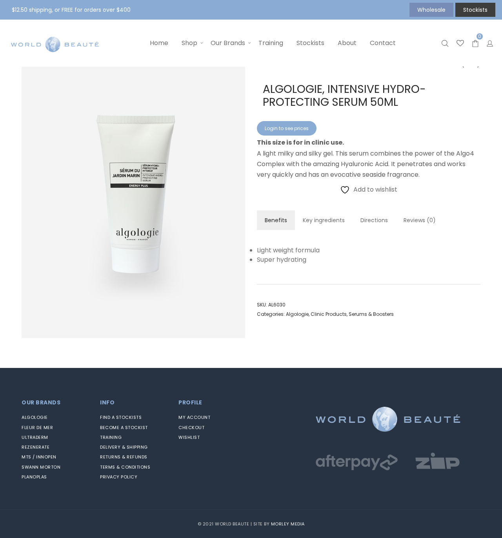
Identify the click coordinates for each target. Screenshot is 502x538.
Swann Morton (41, 467)
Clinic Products (329, 314)
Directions (374, 220)
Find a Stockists (121, 417)
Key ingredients (324, 220)
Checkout (191, 427)
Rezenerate (35, 447)
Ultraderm (35, 437)
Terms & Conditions (125, 467)
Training (111, 437)
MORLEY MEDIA (288, 524)
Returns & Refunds (123, 457)
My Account (194, 417)
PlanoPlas (34, 477)
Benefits (276, 220)
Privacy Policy (118, 477)
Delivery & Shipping (124, 447)
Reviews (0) (420, 220)
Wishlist (189, 437)
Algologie (297, 314)
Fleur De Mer (37, 427)
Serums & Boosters (371, 314)
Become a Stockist (124, 427)
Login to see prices (287, 128)
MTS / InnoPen (39, 457)
